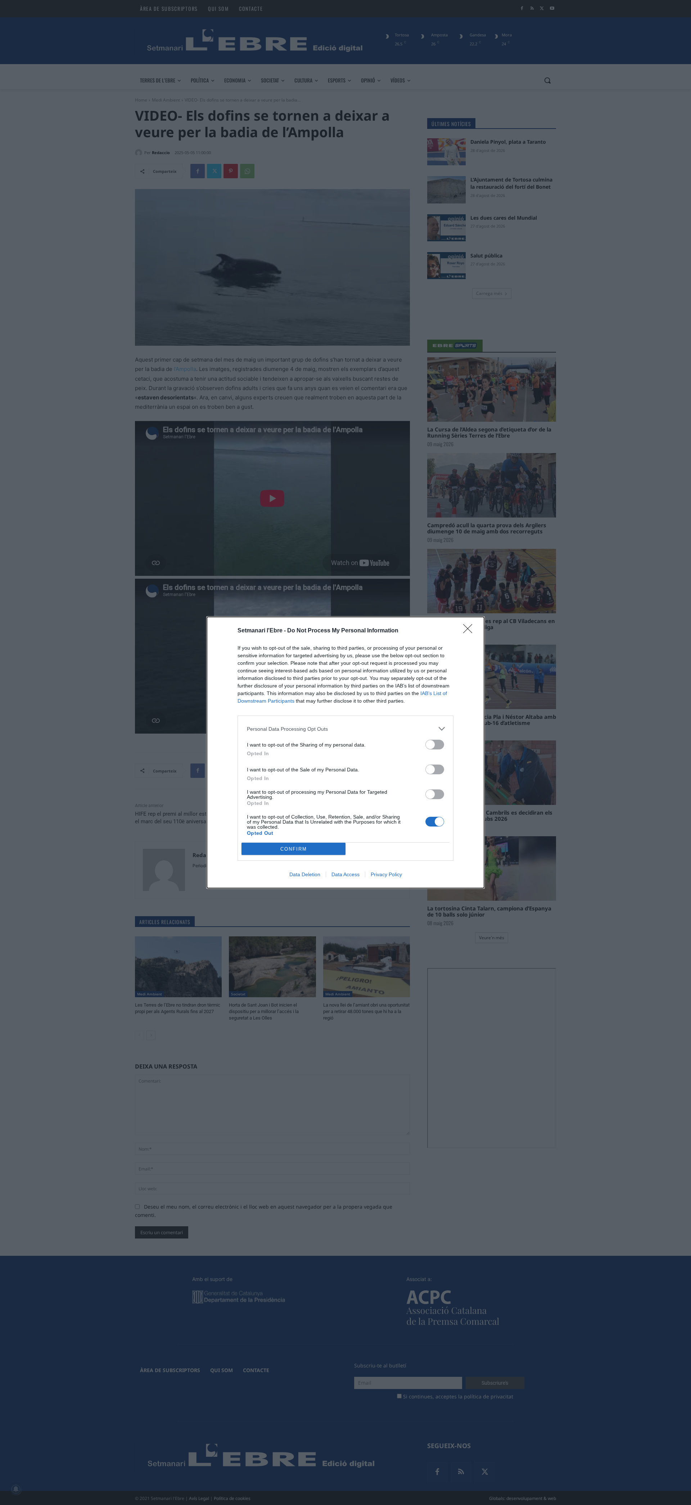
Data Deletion (304, 874)
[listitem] (345, 729)
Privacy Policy (386, 874)
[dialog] (345, 752)
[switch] (434, 744)
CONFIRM (293, 849)
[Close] (470, 631)
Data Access (345, 874)
